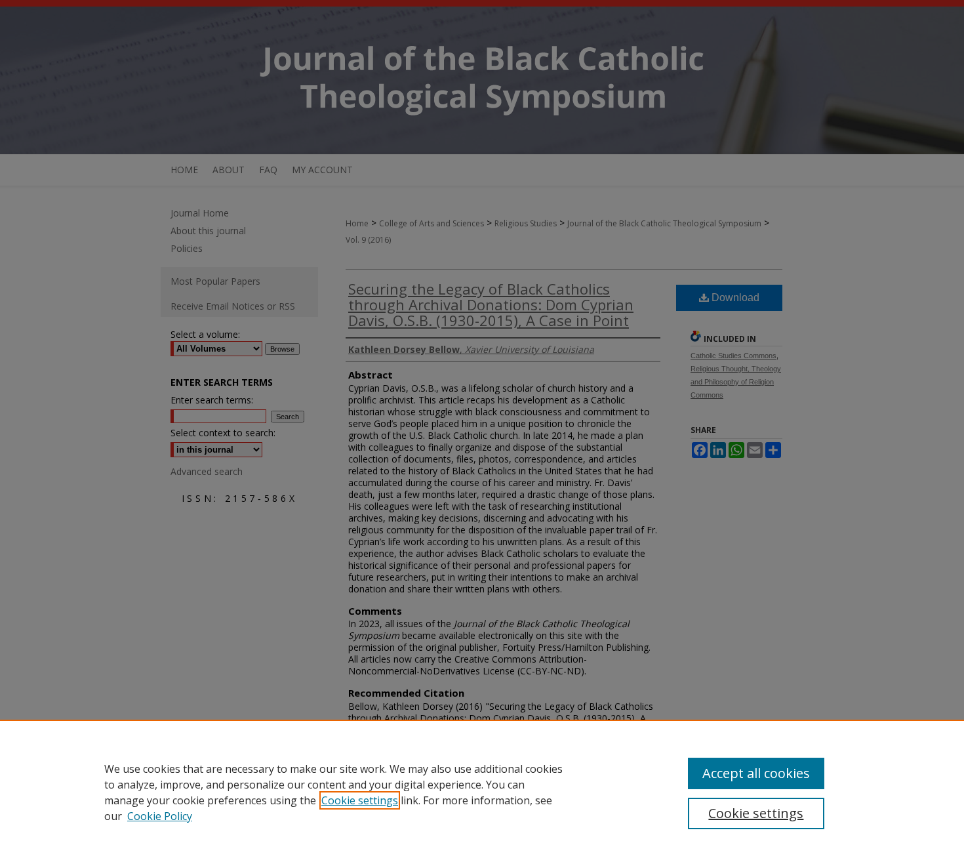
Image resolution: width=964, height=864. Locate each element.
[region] (482, 792)
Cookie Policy (159, 816)
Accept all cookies (756, 773)
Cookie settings (359, 800)
